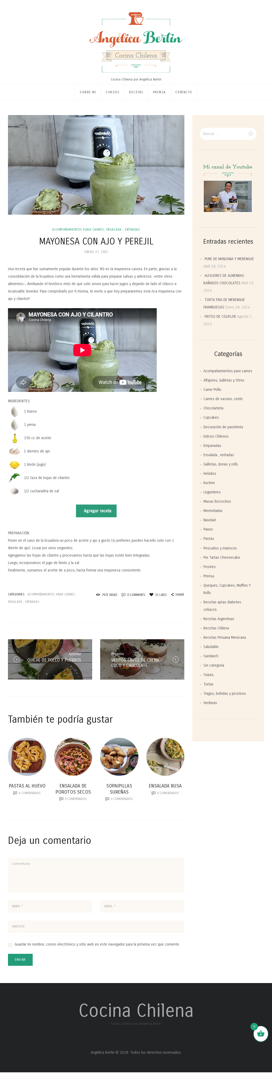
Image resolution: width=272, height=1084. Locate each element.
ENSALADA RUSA (165, 786)
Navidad (209, 520)
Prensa (159, 92)
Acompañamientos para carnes (78, 229)
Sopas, (208, 674)
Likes (161, 595)
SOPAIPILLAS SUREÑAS (119, 789)
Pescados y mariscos (220, 548)
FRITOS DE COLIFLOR (220, 316)
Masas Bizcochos (217, 501)
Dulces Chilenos (216, 436)
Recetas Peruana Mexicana (224, 637)
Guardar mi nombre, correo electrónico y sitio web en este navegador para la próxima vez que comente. (97, 944)
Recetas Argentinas (218, 619)
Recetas (136, 92)
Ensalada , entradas (123, 229)
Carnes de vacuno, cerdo (223, 399)
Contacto (183, 92)
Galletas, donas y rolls (220, 464)
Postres (209, 567)
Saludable (211, 647)
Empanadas (212, 445)
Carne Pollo (212, 389)
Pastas (208, 538)
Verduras (210, 703)
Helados (209, 473)
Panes (208, 529)
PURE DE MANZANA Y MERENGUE (229, 259)
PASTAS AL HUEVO (27, 786)
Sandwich (210, 656)
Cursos (113, 92)
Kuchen (209, 483)
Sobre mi (88, 92)
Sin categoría (213, 665)
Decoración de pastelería (223, 427)
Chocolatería (213, 408)
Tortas (208, 684)
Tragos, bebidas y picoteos (224, 693)
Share (179, 594)
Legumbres (212, 492)
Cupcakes (211, 417)
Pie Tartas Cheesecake (221, 557)
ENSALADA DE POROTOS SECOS (73, 789)
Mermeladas (213, 511)
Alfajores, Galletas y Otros (223, 380)
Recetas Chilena (216, 628)
